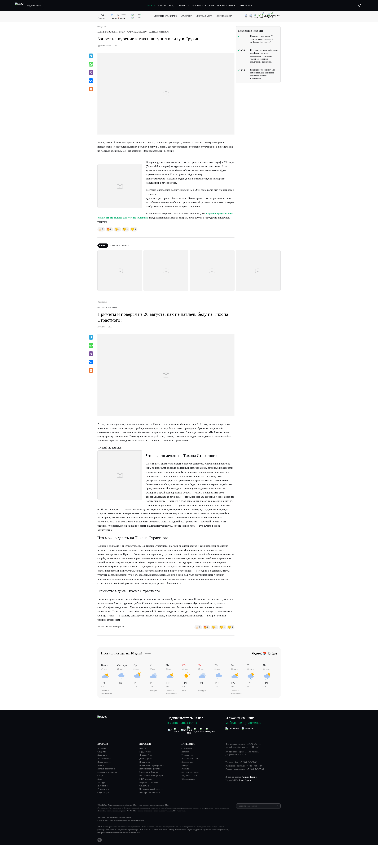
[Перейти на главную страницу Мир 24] (19, 5)
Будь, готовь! (145, 752)
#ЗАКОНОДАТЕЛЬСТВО (137, 32)
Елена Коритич (245, 780)
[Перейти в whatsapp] (91, 64)
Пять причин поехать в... (150, 793)
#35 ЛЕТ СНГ (186, 16)
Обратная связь (188, 779)
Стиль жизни (103, 789)
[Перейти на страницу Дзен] (197, 730)
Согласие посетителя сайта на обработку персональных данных (120, 820)
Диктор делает (145, 759)
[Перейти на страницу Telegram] (210, 730)
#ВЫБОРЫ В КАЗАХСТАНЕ (165, 16)
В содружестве (103, 762)
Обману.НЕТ (145, 786)
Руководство (187, 755)
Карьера (184, 765)
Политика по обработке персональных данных (114, 817)
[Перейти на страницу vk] (170, 730)
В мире (100, 765)
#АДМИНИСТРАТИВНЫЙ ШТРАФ (111, 32)
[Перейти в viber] (91, 72)
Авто (99, 779)
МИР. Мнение (145, 779)
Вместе (142, 748)
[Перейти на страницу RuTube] (203, 730)
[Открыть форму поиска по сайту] (360, 5)
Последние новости (250, 30)
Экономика (102, 755)
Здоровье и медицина (107, 772)
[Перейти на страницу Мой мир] (190, 730)
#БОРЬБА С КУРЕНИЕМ (159, 32)
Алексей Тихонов (250, 777)
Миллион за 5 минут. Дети (151, 776)
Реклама (185, 769)
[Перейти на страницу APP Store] (248, 730)
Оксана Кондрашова (115, 626)
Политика (101, 748)
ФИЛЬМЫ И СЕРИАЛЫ (203, 5)
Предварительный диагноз (151, 789)
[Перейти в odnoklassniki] (91, 89)
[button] (34, 5)
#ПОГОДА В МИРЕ (204, 16)
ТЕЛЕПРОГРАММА (226, 5)
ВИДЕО (172, 5)
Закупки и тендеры (189, 772)
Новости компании (189, 759)
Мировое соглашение (148, 782)
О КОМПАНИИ (245, 5)
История (185, 752)
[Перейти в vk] (91, 81)
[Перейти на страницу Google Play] (232, 730)
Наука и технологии (106, 769)
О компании (186, 748)
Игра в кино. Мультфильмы (151, 765)
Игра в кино (144, 762)
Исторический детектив (150, 769)
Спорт (100, 776)
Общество (101, 752)
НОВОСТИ (150, 5)
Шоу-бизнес (102, 786)
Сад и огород (103, 793)
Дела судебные (145, 755)
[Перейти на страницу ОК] (183, 730)
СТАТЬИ (162, 5)
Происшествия (103, 759)
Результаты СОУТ (189, 776)
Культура (101, 782)
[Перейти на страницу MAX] (177, 730)
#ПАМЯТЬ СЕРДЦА (224, 16)
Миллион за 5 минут (148, 772)
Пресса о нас (187, 762)
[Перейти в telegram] (91, 56)
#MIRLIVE (184, 5)
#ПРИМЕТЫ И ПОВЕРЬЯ (107, 307)
